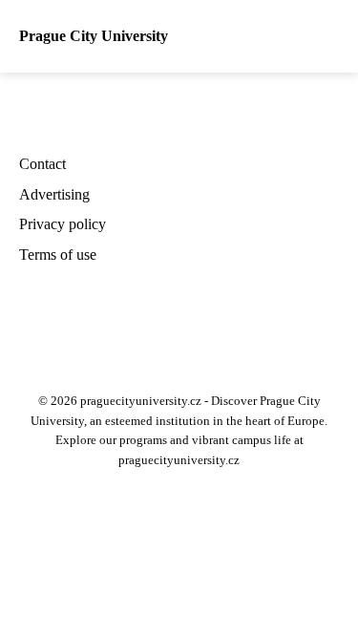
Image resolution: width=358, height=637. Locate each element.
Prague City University (93, 36)
